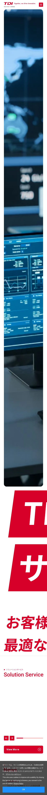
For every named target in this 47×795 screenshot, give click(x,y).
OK (23, 789)
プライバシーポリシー (13, 774)
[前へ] (6, 738)
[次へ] (12, 738)
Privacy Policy (18, 784)
